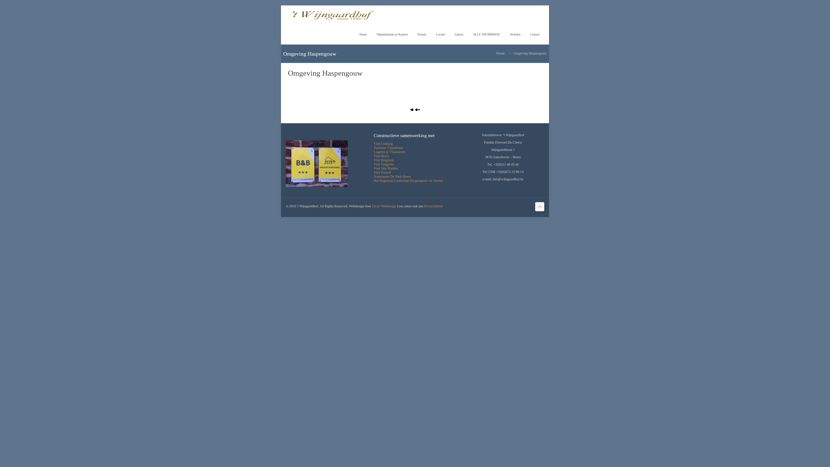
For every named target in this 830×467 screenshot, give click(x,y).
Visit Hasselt (382, 172)
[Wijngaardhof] (333, 15)
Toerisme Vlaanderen (388, 148)
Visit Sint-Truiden (386, 168)
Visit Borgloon (384, 160)
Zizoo (376, 206)
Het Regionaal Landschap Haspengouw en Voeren (408, 180)
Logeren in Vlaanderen (389, 152)
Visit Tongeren (384, 164)
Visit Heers (381, 156)
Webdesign (388, 206)
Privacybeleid (433, 206)
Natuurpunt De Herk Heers (392, 176)
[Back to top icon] (539, 206)
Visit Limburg (383, 144)
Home (500, 53)
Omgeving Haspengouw (530, 53)
